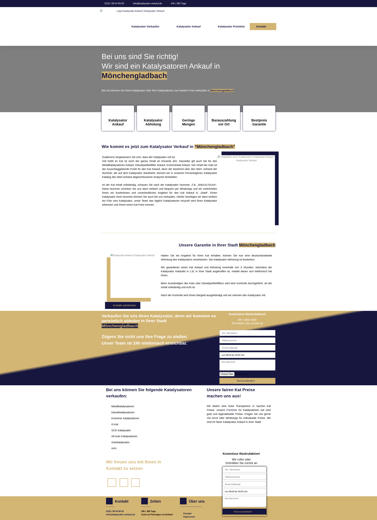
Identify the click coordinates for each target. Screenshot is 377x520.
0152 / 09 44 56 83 (115, 511)
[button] (263, 26)
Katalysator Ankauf (189, 26)
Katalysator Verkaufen (145, 26)
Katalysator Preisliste (231, 26)
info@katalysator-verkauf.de (120, 514)
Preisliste (232, 410)
